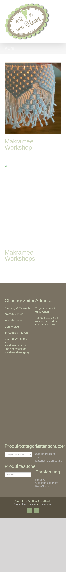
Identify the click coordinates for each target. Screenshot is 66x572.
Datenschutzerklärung (25, 504)
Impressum (46, 504)
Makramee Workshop (19, 144)
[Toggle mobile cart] (54, 4)
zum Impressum (45, 453)
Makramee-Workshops (20, 255)
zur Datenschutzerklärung (48, 459)
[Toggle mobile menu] (60, 4)
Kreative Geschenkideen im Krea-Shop (46, 483)
